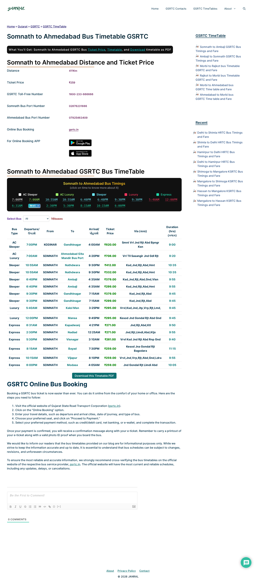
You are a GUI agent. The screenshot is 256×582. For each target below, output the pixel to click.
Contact (144, 570)
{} (54, 506)
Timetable (114, 49)
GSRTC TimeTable (54, 26)
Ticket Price (96, 49)
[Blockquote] (39, 507)
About (228, 8)
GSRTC (35, 26)
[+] (59, 506)
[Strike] (25, 507)
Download (137, 49)
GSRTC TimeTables (205, 8)
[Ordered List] (30, 507)
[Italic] (15, 507)
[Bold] (10, 507)
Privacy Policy (127, 570)
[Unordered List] (35, 507)
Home (155, 8)
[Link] (49, 507)
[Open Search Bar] (244, 8)
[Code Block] (44, 507)
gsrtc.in (74, 129)
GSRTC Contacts (176, 8)
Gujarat (23, 26)
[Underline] (20, 507)
